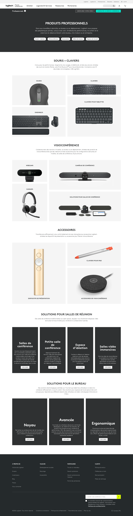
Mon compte (119, 6)
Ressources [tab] (59, 6)
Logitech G (93, 1)
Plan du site (87, 510)
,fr (125, 1)
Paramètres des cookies (75, 510)
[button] (19, 11)
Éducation (109, 1)
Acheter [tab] (30, 6)
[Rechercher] (109, 6)
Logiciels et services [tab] (44, 6)
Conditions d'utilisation (42, 510)
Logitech (86, 1)
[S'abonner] (119, 497)
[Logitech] (15, 5)
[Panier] (125, 6)
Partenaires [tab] (72, 6)
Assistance (116, 1)
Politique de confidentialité (96, 506)
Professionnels (101, 1)
